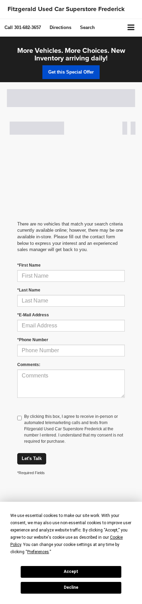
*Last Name (28, 290)
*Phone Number (32, 339)
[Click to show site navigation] (131, 28)
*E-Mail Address (33, 315)
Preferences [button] (38, 551)
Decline (71, 587)
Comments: (28, 364)
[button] (22, 27)
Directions (60, 27)
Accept (71, 571)
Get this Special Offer (71, 72)
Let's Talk (32, 458)
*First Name (29, 265)
